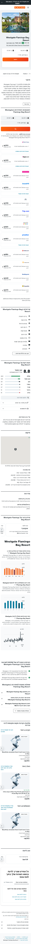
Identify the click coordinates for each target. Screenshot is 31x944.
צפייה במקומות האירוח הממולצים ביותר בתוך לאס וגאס (7, 807)
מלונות (18, 937)
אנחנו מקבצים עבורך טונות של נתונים (17, 925)
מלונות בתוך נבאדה (10, 938)
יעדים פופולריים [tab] (8, 882)
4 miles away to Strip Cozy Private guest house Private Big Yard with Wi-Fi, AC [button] (16, 792)
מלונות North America (10, 937)
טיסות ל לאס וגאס (21, 894)
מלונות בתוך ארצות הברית (21, 938)
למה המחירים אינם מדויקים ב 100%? (17, 928)
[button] (2, 2)
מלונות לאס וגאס (24, 940)
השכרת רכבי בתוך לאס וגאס (19, 897)
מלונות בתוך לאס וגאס (20, 899)
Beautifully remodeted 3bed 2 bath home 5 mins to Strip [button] (15, 753)
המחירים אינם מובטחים (21, 917)
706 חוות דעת (10, 43)
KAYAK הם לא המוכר (22, 922)
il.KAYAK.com (25, 937)
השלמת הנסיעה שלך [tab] (21, 882)
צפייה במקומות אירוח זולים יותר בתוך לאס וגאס (6, 767)
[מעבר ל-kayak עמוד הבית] (19, 7)
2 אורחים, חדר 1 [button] (23, 55)
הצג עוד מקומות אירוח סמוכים (7, 730)
